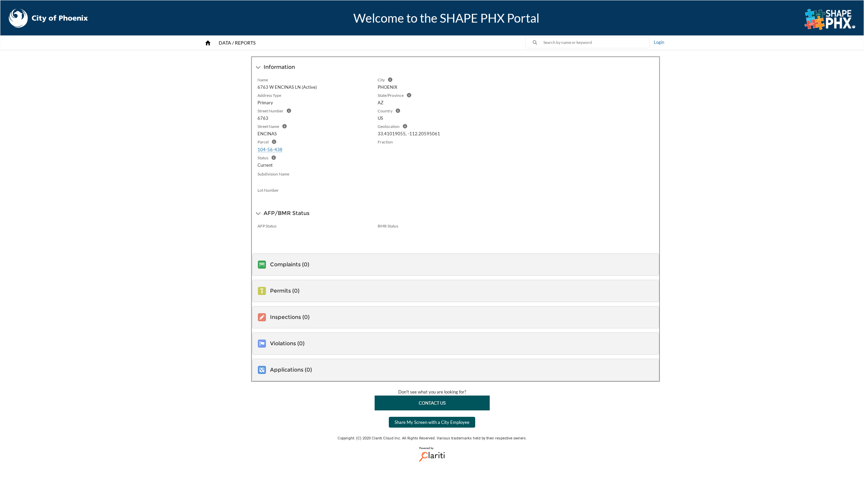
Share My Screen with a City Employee (432, 422)
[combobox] (596, 42)
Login (659, 42)
